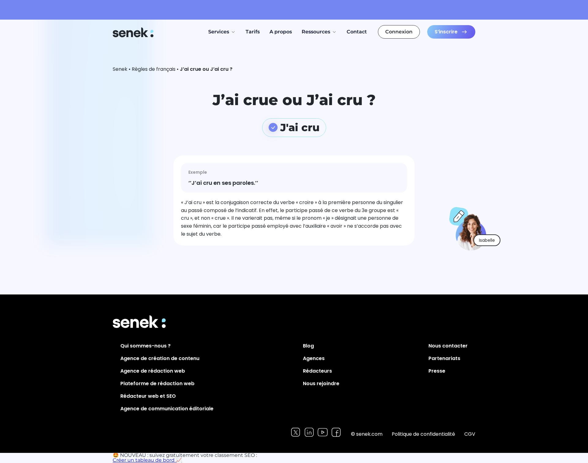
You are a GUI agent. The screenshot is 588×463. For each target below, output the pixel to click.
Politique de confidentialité (423, 434)
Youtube (322, 432)
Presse (436, 370)
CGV (469, 434)
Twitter (295, 432)
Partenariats (444, 358)
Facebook (336, 432)
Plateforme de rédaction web (157, 383)
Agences (314, 358)
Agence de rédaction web (152, 370)
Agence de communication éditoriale (166, 408)
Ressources (316, 32)
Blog (308, 345)
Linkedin (309, 432)
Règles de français (153, 69)
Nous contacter (448, 345)
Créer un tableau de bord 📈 (147, 460)
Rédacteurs (317, 370)
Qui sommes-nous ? (145, 345)
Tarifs (253, 32)
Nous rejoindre (321, 383)
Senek (134, 32)
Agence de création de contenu (159, 358)
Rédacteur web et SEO (148, 396)
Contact (357, 32)
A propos (281, 32)
